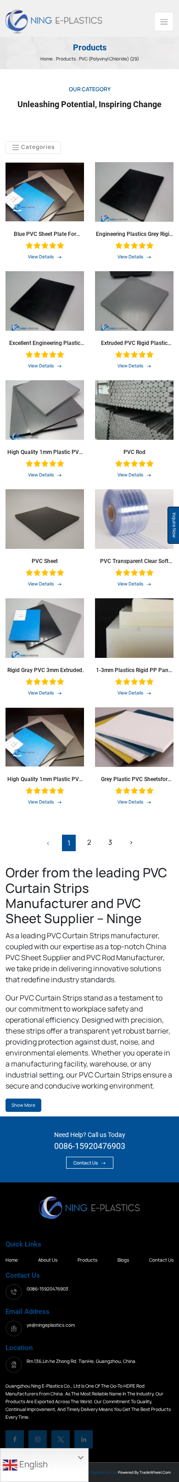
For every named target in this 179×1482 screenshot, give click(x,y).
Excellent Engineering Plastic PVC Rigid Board (44, 343)
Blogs (123, 1260)
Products (66, 58)
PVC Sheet (45, 561)
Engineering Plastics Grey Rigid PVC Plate (134, 234)
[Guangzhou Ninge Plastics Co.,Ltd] (54, 21)
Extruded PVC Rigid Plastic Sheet (134, 343)
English (32, 1464)
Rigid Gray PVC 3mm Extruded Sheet (44, 670)
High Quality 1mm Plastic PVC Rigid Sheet (45, 452)
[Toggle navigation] (163, 21)
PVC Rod (134, 452)
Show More (23, 1105)
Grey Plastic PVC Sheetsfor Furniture (134, 779)
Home (12, 1260)
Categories (37, 147)
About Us (47, 1260)
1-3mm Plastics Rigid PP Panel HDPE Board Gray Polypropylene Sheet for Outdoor (134, 670)
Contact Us (86, 1162)
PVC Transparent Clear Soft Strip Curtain (134, 561)
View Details (41, 256)
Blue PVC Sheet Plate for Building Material (45, 234)
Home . (48, 58)
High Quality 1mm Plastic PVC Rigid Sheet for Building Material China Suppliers (45, 779)
